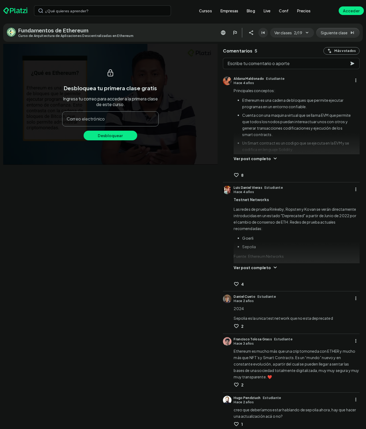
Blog (251, 10)
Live (267, 10)
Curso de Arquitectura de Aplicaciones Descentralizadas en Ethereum (75, 36)
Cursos (205, 10)
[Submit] (41, 10)
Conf (284, 10)
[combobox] (102, 10)
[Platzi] (15, 10)
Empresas (229, 10)
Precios (304, 10)
